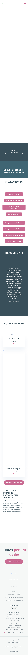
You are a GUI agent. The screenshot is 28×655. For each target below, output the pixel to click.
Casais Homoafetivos (14, 241)
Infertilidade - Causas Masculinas (14, 600)
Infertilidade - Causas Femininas (14, 597)
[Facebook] (12, 608)
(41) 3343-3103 (19, 632)
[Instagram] (15, 608)
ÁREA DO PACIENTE (14, 151)
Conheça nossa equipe (14, 482)
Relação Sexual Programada (14, 207)
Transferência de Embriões (14, 235)
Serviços (14, 583)
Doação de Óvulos (14, 214)
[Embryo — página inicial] (14, 575)
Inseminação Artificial (14, 200)
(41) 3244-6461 (10, 632)
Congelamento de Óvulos (14, 229)
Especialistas (14, 586)
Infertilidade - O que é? (14, 594)
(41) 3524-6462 (19, 619)
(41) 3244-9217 (15, 621)
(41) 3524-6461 (10, 619)
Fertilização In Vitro (14, 194)
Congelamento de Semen (14, 223)
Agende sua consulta (14, 561)
